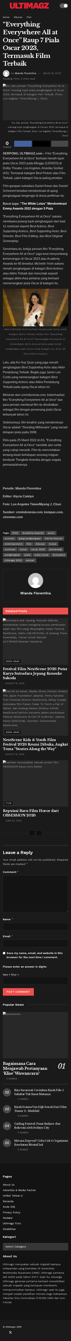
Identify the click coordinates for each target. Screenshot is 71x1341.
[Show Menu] (4, 5)
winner (30, 560)
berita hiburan (53, 538)
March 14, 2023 (52, 73)
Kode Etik (9, 1206)
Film (29, 17)
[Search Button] (54, 5)
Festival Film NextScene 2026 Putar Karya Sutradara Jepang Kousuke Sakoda (35, 673)
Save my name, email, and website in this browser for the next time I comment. (35, 955)
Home (6, 17)
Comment (11, 872)
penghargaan (12, 555)
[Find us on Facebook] (4, 1332)
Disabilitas (9, 1228)
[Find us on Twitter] (10, 1332)
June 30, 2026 (13, 820)
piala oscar (41, 555)
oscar (23, 549)
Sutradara (59, 555)
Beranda (8, 1201)
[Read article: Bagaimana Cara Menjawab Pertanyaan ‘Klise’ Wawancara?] (35, 1035)
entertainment (13, 544)
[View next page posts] (39, 833)
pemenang (55, 549)
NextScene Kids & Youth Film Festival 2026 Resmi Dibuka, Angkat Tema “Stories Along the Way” (35, 744)
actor (51, 533)
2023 (15, 533)
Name (8, 919)
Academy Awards (33, 533)
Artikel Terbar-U (13, 1195)
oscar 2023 (38, 549)
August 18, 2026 (14, 683)
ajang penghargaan (30, 538)
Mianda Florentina (25, 73)
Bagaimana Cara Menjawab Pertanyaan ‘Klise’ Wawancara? (25, 1068)
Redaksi (7, 1217)
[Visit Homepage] (29, 5)
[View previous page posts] (32, 833)
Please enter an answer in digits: (25, 966)
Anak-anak (13, 661)
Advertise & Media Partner (19, 1190)
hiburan (40, 544)
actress (9, 538)
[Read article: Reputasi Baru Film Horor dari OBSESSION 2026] (35, 783)
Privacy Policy (11, 1212)
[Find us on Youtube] (17, 1332)
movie (52, 544)
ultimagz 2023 (13, 560)
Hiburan (18, 17)
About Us (9, 1184)
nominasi (10, 549)
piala (27, 555)
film (29, 544)
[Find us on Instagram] (23, 1332)
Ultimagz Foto (12, 1223)
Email (8, 936)
